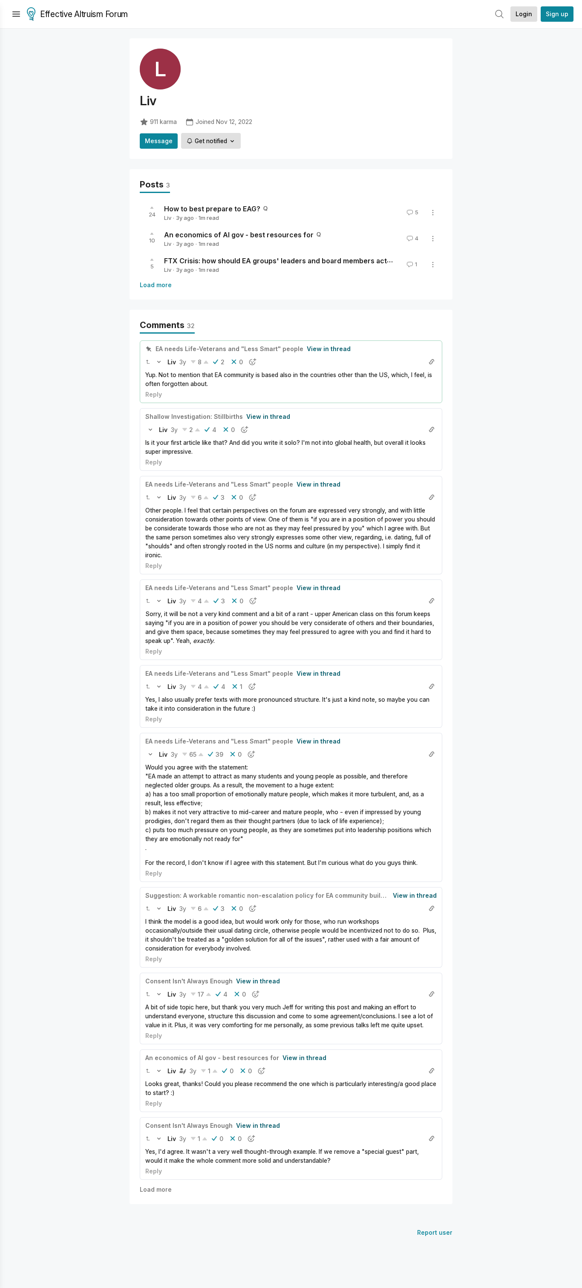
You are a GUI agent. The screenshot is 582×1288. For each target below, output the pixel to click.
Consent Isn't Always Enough (189, 981)
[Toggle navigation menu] (16, 14)
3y (182, 362)
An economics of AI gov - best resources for (239, 235)
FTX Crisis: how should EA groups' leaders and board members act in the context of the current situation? (341, 260)
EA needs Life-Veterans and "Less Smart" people (229, 348)
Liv (167, 217)
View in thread (329, 348)
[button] (147, 361)
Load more (156, 284)
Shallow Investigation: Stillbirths (194, 416)
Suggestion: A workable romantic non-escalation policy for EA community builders (269, 895)
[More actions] (433, 212)
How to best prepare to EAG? (212, 209)
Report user (434, 1232)
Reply (153, 394)
